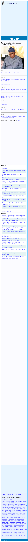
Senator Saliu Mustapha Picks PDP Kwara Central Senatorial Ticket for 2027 (13, 210)
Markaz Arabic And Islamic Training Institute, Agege (11, 502)
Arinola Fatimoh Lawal (17, 510)
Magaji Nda (24, 510)
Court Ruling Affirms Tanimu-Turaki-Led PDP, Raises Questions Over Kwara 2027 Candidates (12, 228)
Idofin (3, 517)
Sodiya (17, 529)
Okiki (7, 522)
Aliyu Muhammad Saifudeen (19, 525)
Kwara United (19, 508)
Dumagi (15, 530)
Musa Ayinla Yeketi (22, 523)
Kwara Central (8, 508)
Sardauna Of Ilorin (12, 526)
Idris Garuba (11, 507)
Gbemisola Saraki (13, 511)
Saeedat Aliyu (4, 505)
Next (19, 120)
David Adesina (11, 519)
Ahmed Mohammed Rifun (13, 513)
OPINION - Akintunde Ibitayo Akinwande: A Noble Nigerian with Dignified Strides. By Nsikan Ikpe (13, 215)
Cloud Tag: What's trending (12, 494)
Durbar (24, 502)
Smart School (4, 504)
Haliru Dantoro (12, 514)
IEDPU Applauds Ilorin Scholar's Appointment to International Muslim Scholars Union (13, 257)
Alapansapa (4, 529)
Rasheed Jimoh (11, 504)
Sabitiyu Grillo (4, 519)
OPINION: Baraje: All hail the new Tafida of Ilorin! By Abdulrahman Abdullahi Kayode (13, 232)
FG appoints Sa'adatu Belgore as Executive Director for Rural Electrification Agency (13, 246)
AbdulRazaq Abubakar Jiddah (11, 501)
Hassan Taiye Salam (11, 529)
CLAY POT (18, 522)
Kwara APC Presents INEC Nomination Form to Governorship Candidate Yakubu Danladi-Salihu (13, 117)
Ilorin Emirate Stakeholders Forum (20, 516)
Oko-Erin (14, 508)
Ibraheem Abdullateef (6, 528)
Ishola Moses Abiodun (15, 520)
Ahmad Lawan (5, 511)
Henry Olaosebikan (21, 511)
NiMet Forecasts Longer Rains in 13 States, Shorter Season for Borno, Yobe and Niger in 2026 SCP (13, 250)
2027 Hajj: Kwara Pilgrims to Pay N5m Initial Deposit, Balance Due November (12, 174)
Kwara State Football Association (16, 533)
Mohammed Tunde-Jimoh (20, 504)
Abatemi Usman (22, 513)
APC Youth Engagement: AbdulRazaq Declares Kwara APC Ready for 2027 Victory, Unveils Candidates (13, 90)
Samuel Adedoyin (9, 517)
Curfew (10, 516)
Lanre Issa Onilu (18, 507)
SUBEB (23, 517)
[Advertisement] (14, 19)
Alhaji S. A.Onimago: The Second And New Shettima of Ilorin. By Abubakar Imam (12, 239)
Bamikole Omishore (22, 501)
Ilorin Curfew (20, 528)
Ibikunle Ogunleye (17, 517)
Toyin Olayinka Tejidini (19, 519)
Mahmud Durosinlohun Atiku (7, 532)
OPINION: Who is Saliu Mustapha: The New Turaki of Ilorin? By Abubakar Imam (13, 223)
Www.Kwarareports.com (17, 535)
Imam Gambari (21, 530)
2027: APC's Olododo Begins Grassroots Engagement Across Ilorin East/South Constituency (13, 178)
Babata (6, 510)
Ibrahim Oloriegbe (17, 532)
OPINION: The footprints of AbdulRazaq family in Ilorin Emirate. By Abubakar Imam (13, 219)
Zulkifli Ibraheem (5, 526)
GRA (10, 510)
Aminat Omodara (5, 516)
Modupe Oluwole (14, 523)
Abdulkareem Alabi (12, 499)
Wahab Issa (10, 530)
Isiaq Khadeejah (5, 499)
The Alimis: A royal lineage (8, 226)
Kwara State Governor (21, 514)
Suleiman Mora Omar (6, 520)
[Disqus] (14, 278)
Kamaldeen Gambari (8, 525)
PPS (2, 525)
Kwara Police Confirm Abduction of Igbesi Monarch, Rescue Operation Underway (13, 182)
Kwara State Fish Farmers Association (15, 505)
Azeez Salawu (13, 528)
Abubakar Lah (20, 526)
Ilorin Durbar (4, 513)
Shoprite (21, 529)
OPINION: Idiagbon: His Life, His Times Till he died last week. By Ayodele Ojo (13, 242)
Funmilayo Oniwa (5, 514)
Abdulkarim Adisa (8, 535)
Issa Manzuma (12, 522)
